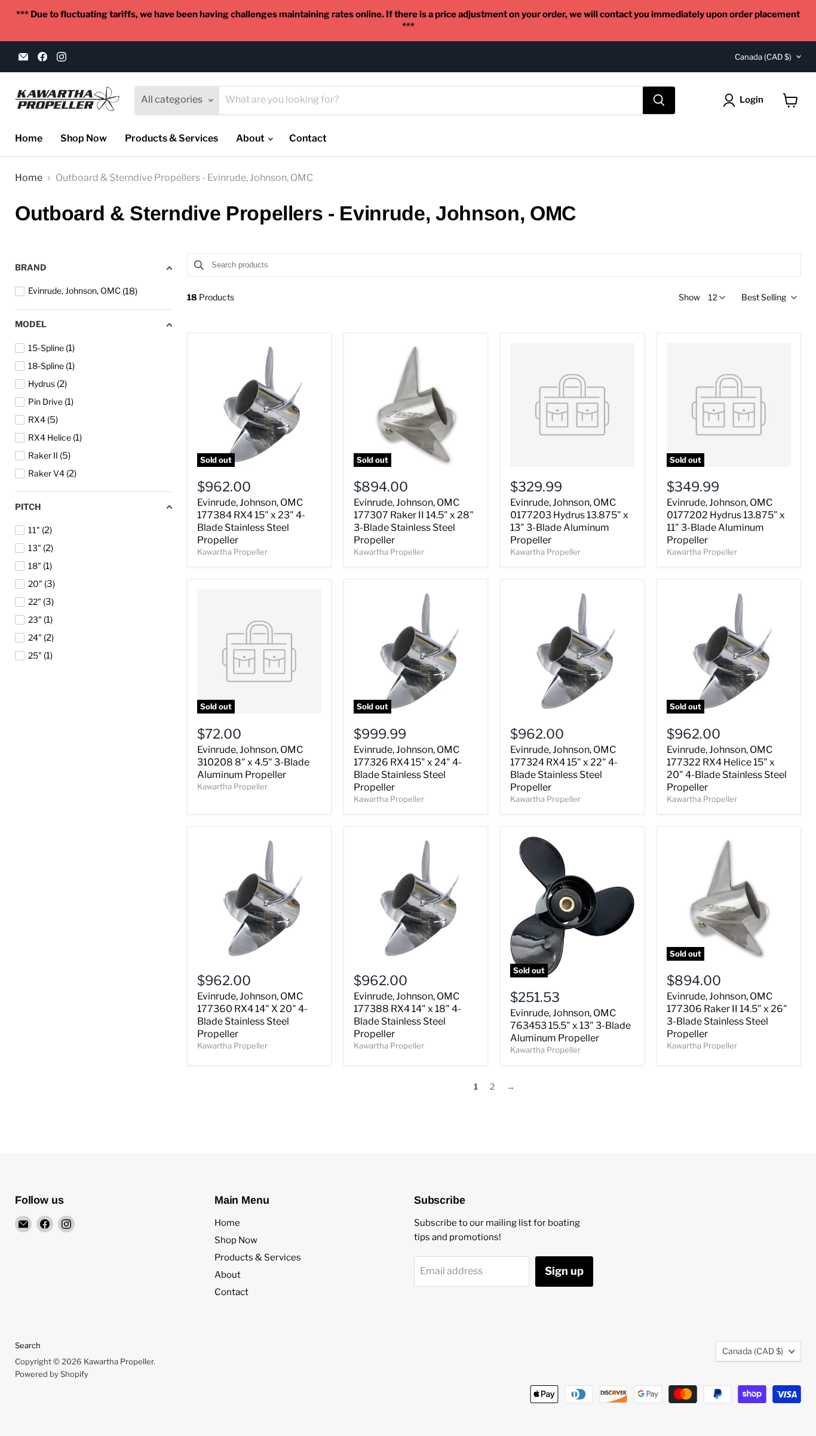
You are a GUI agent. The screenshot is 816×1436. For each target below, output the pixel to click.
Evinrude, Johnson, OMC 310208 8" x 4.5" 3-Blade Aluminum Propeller (253, 762)
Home (28, 138)
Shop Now (83, 138)
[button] (768, 297)
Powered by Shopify (51, 1374)
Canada (763, 57)
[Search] (659, 100)
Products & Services (171, 138)
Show (689, 297)
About (251, 138)
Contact (308, 138)
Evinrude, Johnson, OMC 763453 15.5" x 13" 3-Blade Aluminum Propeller (570, 1025)
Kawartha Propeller (232, 551)
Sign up (564, 1271)
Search (28, 1345)
